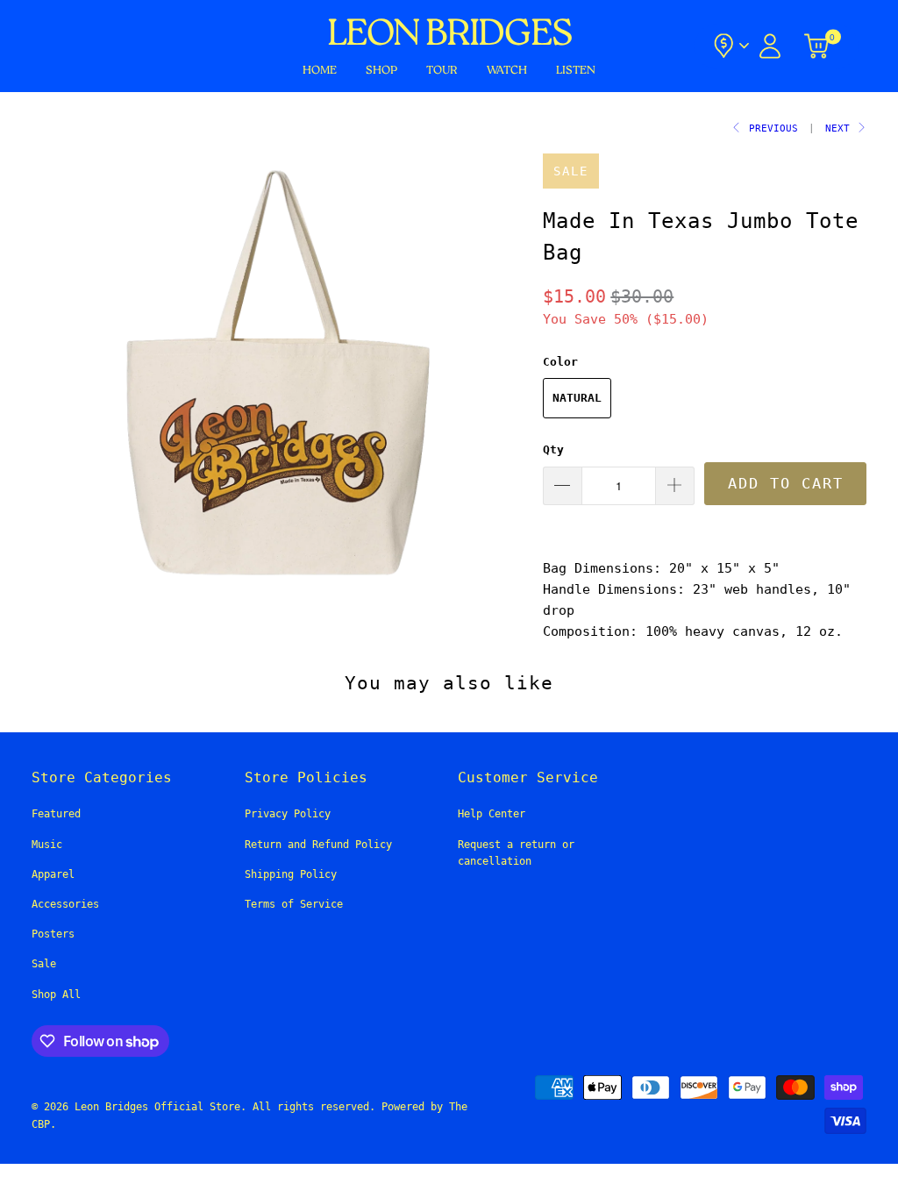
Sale (44, 964)
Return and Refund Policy (318, 844)
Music (47, 844)
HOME (320, 70)
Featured (56, 814)
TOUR (442, 70)
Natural (577, 397)
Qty (553, 449)
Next (840, 128)
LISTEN (575, 70)
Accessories (65, 904)
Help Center (491, 814)
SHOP (381, 70)
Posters (53, 934)
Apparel (53, 874)
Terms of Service (294, 904)
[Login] (770, 46)
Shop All (56, 994)
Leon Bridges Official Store (157, 1107)
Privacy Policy (288, 814)
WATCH (507, 70)
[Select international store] (730, 46)
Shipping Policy (291, 874)
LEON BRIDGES (449, 35)
